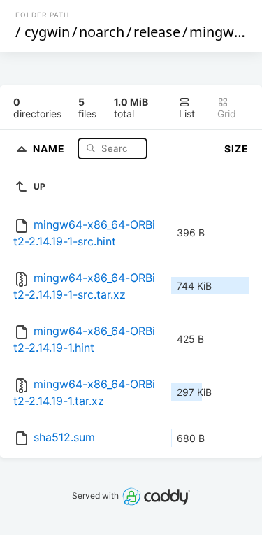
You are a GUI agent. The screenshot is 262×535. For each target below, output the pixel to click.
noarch (101, 31)
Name (50, 148)
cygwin (47, 31)
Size (236, 149)
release (156, 31)
